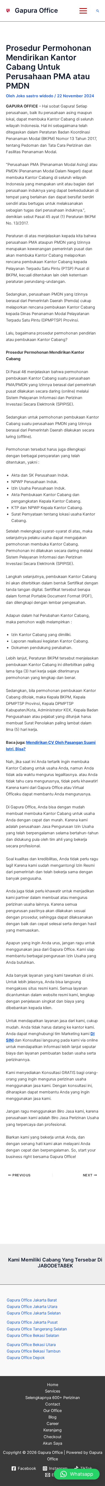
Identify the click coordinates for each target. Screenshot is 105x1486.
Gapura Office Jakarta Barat (32, 1300)
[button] (98, 10)
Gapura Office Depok (26, 1357)
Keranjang (52, 1430)
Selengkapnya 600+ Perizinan (52, 1397)
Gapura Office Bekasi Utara (31, 1344)
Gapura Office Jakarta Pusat (32, 1322)
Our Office (52, 1410)
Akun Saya (52, 1443)
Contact (52, 1404)
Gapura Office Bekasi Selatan (33, 1335)
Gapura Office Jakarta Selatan (34, 1313)
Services (52, 1391)
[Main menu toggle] (83, 10)
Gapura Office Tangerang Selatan (37, 1329)
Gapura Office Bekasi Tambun (34, 1351)
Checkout (52, 1436)
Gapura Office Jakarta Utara (32, 1306)
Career (53, 1423)
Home (52, 1384)
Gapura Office (36, 10)
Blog (52, 1417)
